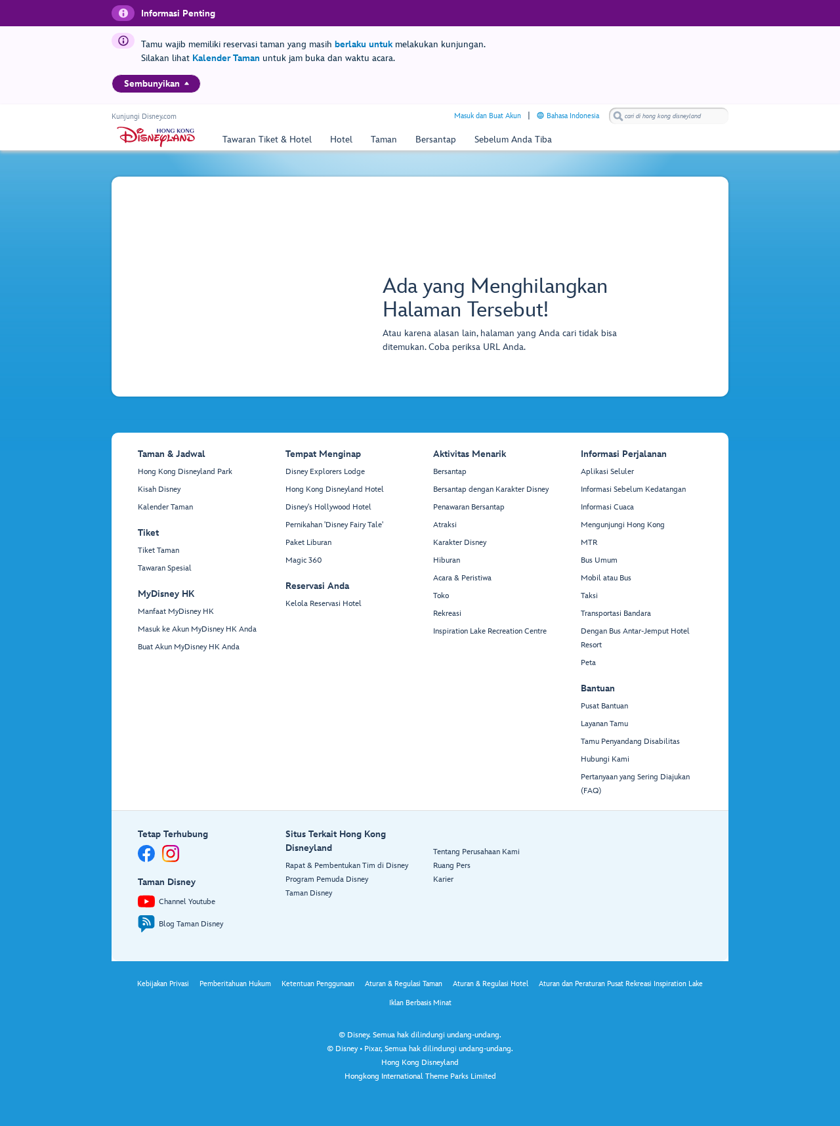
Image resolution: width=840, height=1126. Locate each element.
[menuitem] (187, 83)
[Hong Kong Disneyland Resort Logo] (156, 137)
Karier (443, 879)
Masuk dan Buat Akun (487, 116)
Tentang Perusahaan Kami (476, 852)
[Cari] (618, 115)
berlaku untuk (363, 44)
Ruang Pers (452, 866)
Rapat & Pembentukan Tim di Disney (346, 866)
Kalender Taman (226, 58)
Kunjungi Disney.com (144, 116)
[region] (156, 83)
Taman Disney (308, 893)
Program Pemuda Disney (326, 879)
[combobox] (669, 116)
